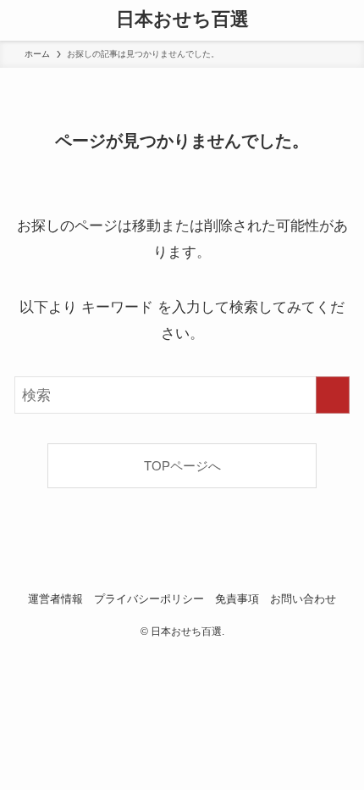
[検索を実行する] (333, 395)
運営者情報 (55, 598)
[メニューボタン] (20, 20)
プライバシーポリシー (149, 598)
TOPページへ (182, 466)
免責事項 (237, 598)
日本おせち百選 (182, 20)
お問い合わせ (303, 598)
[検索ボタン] (343, 20)
